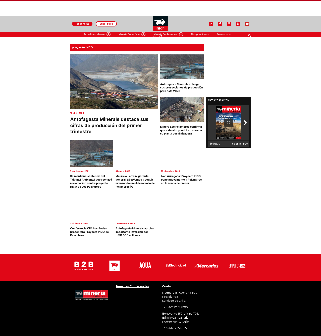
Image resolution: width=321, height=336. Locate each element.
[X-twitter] (238, 24)
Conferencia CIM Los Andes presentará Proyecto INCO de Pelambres (89, 232)
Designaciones (200, 34)
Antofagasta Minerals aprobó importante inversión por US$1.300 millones (135, 232)
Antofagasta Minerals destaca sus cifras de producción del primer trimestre (109, 125)
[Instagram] (229, 24)
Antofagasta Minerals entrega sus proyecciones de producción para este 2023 (181, 87)
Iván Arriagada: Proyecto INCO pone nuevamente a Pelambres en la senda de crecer (181, 179)
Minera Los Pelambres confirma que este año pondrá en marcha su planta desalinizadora (181, 130)
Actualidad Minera (94, 34)
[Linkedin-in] (211, 24)
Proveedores (224, 34)
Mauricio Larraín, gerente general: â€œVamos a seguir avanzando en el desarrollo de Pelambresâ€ (135, 181)
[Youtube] (247, 24)
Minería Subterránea (165, 34)
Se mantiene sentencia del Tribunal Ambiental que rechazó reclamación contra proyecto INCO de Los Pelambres (91, 181)
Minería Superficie (129, 34)
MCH (154, 37)
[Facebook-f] (220, 24)
